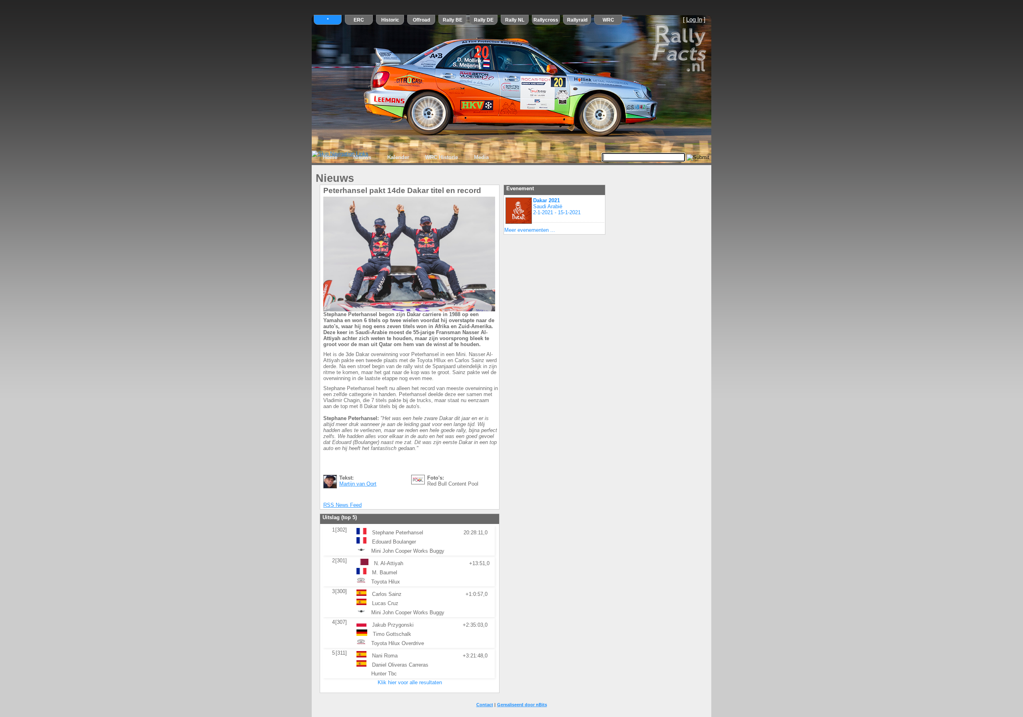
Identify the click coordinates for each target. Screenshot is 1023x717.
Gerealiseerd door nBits (522, 704)
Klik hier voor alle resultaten (410, 682)
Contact (484, 704)
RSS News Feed (342, 505)
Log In (694, 19)
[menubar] (406, 157)
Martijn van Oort (357, 484)
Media (481, 157)
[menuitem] (330, 157)
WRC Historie (441, 157)
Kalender (398, 157)
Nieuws (362, 157)
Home (330, 157)
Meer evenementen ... (529, 230)
